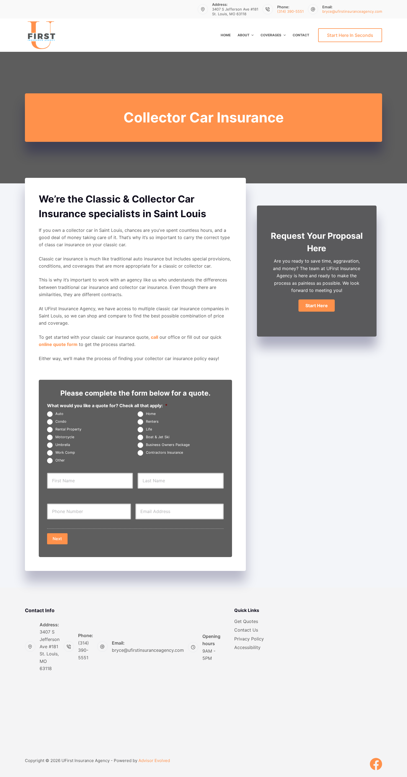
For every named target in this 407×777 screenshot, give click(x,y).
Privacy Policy (249, 639)
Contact (301, 35)
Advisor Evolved (154, 760)
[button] (316, 305)
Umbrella (62, 445)
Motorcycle (64, 437)
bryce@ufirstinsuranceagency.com (352, 11)
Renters (152, 422)
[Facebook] (376, 764)
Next (57, 538)
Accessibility (247, 647)
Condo (60, 422)
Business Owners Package (168, 445)
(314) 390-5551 (290, 11)
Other (60, 460)
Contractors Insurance (164, 453)
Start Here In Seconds (350, 35)
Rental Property (68, 429)
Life (149, 429)
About (243, 35)
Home (226, 35)
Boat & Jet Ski (157, 437)
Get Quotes (246, 621)
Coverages (271, 35)
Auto (59, 414)
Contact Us (246, 630)
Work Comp (65, 453)
